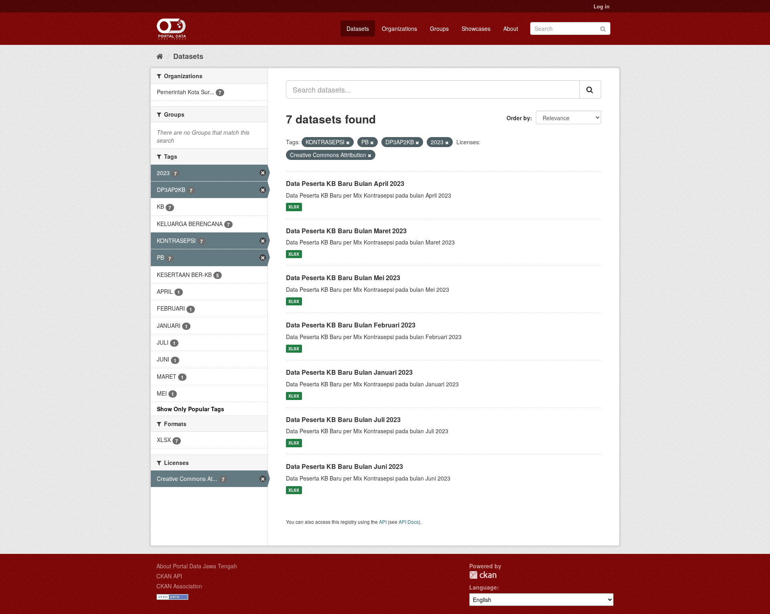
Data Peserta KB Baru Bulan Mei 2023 (343, 277)
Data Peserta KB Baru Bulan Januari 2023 (349, 372)
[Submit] (603, 27)
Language (483, 587)
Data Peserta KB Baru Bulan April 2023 (345, 183)
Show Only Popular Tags (190, 409)
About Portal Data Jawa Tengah (196, 566)
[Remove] (348, 142)
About (510, 28)
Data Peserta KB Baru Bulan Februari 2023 (350, 324)
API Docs (409, 521)
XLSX (293, 207)
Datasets (357, 28)
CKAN (482, 575)
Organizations (399, 28)
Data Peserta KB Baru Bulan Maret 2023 (346, 230)
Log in (602, 6)
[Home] (159, 55)
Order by (518, 118)
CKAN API (169, 576)
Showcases (476, 28)
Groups (439, 28)
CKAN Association (179, 586)
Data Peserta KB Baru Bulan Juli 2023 (343, 419)
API (383, 521)
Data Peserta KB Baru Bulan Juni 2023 (344, 466)
